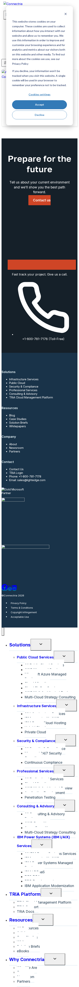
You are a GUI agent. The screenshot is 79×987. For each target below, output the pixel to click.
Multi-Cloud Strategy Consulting (50, 697)
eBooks (23, 951)
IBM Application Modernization (49, 886)
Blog (12, 415)
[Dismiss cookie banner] (65, 14)
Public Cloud (17, 382)
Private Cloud (35, 732)
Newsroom (16, 447)
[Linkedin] (14, 589)
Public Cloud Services (35, 657)
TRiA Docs (25, 911)
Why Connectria (26, 959)
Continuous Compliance (43, 762)
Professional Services (23, 390)
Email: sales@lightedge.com (27, 480)
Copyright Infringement (24, 612)
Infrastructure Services (24, 379)
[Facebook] (5, 589)
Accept (39, 104)
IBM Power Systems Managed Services (49, 865)
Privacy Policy (18, 603)
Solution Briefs (18, 422)
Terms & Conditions (22, 607)
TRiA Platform (25, 894)
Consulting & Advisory (23, 393)
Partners (14, 451)
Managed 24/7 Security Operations (43, 755)
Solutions (19, 644)
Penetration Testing (40, 797)
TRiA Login (16, 472)
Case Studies (17, 419)
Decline (39, 114)
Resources (21, 919)
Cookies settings (39, 94)
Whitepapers (17, 426)
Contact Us (16, 469)
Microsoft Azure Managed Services (45, 676)
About (13, 444)
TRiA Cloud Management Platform (31, 397)
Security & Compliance (23, 386)
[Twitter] (10, 589)
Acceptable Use (20, 616)
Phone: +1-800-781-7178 (25, 476)
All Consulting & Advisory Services (45, 816)
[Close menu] (3, 632)
